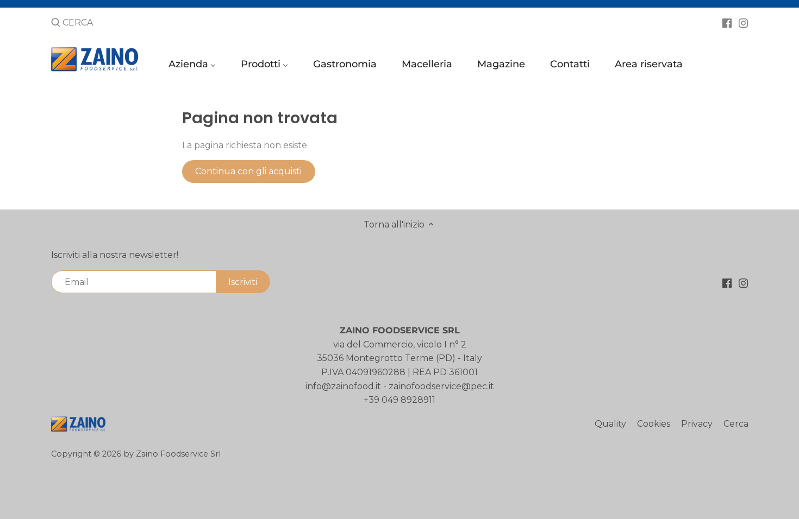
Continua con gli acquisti (248, 171)
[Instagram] (743, 22)
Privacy (697, 424)
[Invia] (55, 23)
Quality (610, 424)
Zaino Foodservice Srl (178, 454)
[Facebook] (727, 22)
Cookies (653, 424)
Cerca (735, 424)
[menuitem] (194, 66)
